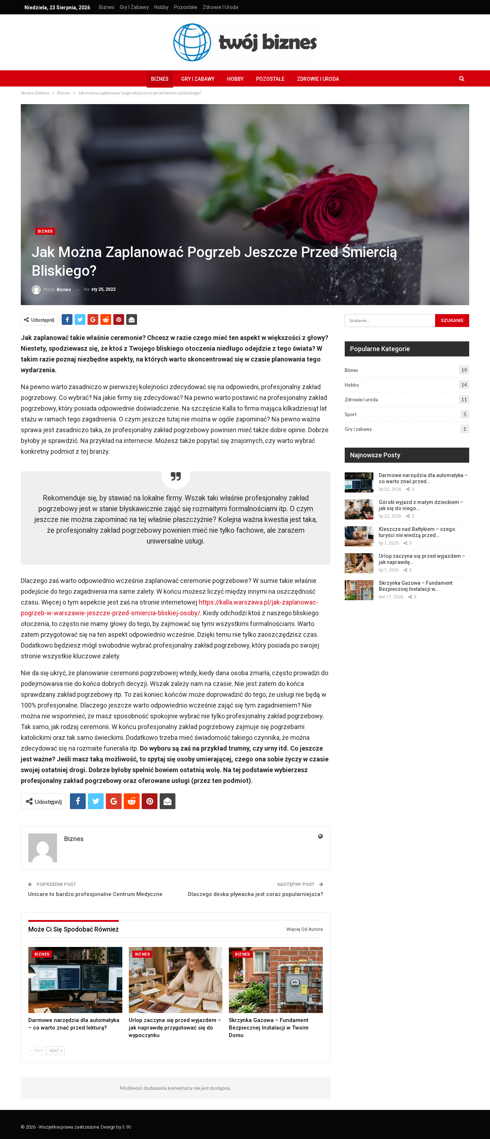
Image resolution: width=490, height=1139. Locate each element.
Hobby (161, 7)
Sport (351, 414)
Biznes (106, 7)
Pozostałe (185, 7)
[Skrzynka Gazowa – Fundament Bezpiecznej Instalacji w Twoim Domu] (276, 980)
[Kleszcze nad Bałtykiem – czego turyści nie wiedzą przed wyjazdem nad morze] (359, 536)
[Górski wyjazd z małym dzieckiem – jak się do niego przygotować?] (359, 509)
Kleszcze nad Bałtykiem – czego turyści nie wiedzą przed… (417, 532)
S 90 (126, 1127)
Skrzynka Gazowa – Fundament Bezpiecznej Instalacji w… (415, 586)
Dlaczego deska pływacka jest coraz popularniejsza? (255, 894)
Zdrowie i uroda (220, 7)
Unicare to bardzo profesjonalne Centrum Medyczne (95, 894)
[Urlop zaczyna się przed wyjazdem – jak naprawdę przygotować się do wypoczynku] (176, 980)
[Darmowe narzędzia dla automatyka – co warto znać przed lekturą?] (75, 980)
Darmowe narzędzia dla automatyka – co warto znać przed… (423, 478)
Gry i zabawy (134, 7)
